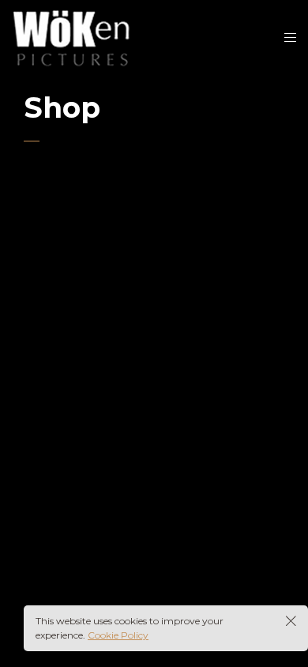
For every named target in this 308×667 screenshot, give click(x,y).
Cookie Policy (118, 635)
